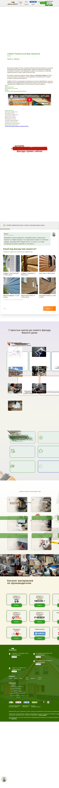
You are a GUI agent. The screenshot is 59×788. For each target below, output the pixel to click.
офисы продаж (43, 715)
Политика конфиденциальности (36, 706)
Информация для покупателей (26, 706)
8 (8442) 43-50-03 (39, 655)
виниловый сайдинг (41, 75)
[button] (49, 5)
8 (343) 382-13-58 (40, 662)
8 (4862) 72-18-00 (16, 669)
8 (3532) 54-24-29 (16, 655)
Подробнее (14, 718)
